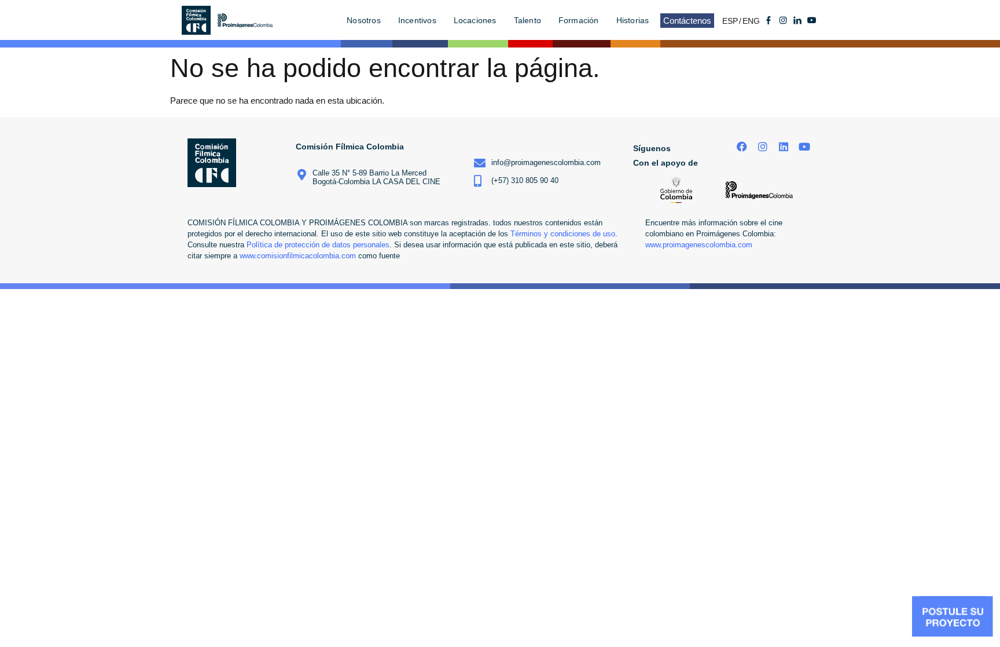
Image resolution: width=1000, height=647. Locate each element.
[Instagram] (763, 146)
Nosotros (364, 20)
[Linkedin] (783, 146)
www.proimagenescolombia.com (698, 245)
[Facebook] (742, 146)
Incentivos (417, 20)
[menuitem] (732, 20)
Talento (527, 20)
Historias (632, 20)
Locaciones (475, 20)
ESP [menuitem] (730, 20)
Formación (578, 20)
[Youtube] (812, 20)
